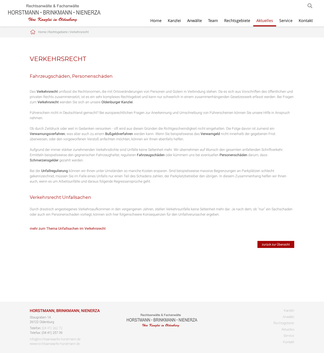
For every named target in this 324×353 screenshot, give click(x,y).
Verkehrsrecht (79, 32)
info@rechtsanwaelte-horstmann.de (55, 339)
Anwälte (194, 20)
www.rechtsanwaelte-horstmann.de (55, 344)
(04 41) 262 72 (52, 328)
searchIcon (310, 6)
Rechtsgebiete (237, 20)
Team (213, 20)
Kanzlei (174, 20)
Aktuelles (264, 20)
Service (285, 20)
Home (156, 20)
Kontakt (306, 20)
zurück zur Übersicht (276, 244)
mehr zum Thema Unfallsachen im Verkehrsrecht (68, 228)
